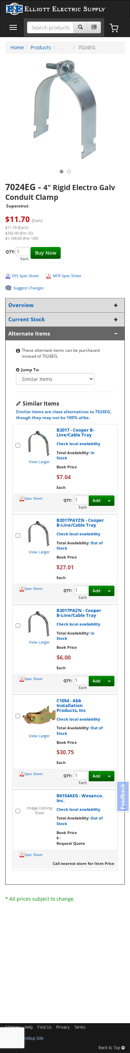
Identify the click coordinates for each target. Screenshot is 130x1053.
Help (29, 1028)
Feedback (123, 796)
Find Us (44, 1028)
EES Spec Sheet (25, 275)
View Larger (39, 461)
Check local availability (78, 443)
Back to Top (109, 1048)
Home (17, 47)
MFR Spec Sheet (67, 275)
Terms (80, 1028)
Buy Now (45, 252)
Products (41, 47)
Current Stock (26, 319)
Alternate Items (29, 333)
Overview (21, 305)
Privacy (63, 1028)
